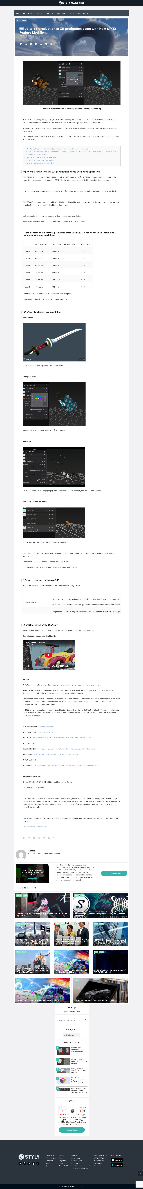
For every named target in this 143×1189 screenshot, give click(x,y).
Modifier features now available (41, 157)
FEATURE (38, 13)
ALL (17, 13)
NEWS (30, 13)
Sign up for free (72, 1130)
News (22, 28)
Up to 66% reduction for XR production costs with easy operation (57, 149)
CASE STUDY (61, 13)
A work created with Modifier (40, 163)
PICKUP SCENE (83, 13)
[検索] (84, 1020)
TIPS (24, 13)
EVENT (71, 13)
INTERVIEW (49, 13)
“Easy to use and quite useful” (41, 160)
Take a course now (114, 873)
